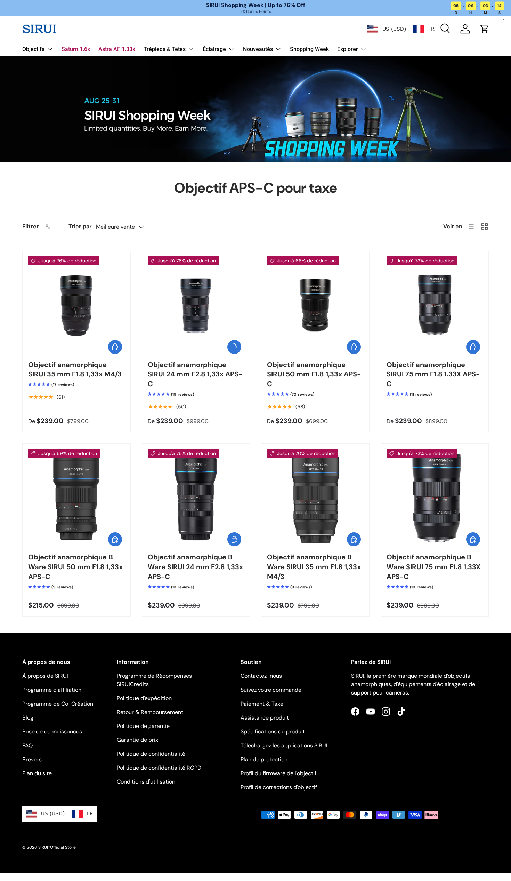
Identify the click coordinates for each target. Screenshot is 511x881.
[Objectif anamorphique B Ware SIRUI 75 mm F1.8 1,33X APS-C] (435, 497)
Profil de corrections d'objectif (279, 787)
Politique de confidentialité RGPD (159, 767)
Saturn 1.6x (76, 49)
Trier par (80, 226)
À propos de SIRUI (45, 676)
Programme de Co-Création (57, 703)
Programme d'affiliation (51, 689)
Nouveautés (258, 49)
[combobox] (386, 29)
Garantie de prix (137, 740)
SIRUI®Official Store (57, 847)
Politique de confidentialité (151, 753)
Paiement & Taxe (262, 703)
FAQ (27, 745)
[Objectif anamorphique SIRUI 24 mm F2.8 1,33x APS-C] (196, 304)
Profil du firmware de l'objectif (278, 773)
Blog (27, 717)
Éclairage (214, 49)
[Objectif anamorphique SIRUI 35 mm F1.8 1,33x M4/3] (76, 304)
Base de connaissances (52, 731)
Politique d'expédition (144, 698)
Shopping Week (309, 49)
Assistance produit (265, 717)
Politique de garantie (143, 726)
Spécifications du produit (273, 731)
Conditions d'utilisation (146, 781)
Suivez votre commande (271, 689)
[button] (484, 29)
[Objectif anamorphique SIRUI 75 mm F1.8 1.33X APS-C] (435, 304)
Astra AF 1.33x (116, 49)
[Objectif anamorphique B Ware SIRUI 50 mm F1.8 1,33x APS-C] (76, 497)
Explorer (347, 49)
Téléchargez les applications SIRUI (284, 745)
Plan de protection (264, 759)
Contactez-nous (261, 676)
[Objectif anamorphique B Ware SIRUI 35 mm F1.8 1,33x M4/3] (315, 497)
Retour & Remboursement (150, 712)
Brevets (32, 759)
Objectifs (33, 49)
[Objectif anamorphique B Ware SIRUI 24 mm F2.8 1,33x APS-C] (196, 497)
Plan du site (37, 773)
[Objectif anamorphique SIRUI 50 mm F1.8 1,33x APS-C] (315, 304)
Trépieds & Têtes (165, 49)
